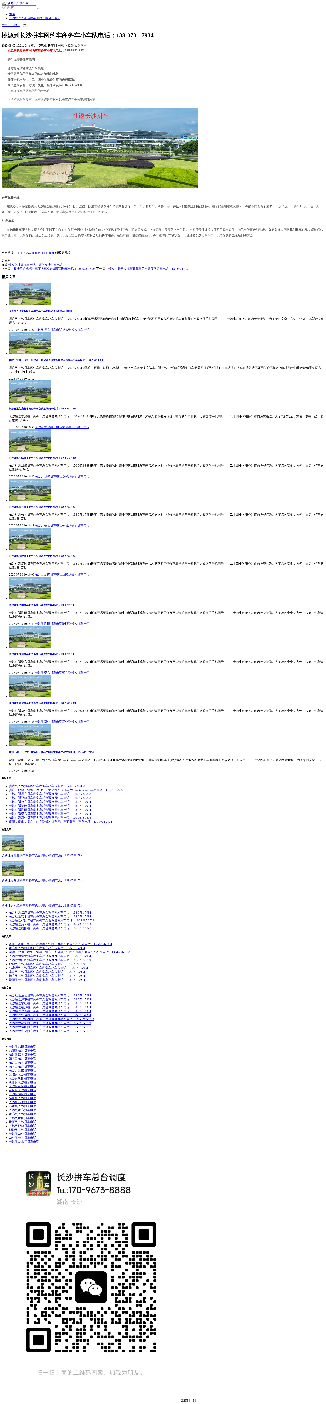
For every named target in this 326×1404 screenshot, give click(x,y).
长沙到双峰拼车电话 (48, 476)
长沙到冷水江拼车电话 (24, 1141)
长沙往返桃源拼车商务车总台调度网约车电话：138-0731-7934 (54, 268)
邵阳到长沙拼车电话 (22, 1122)
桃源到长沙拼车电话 (49, 264)
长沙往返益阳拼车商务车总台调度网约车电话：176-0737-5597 (50, 928)
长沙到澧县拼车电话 (22, 1054)
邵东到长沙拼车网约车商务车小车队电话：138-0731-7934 (47, 948)
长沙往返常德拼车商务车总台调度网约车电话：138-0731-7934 (42, 880)
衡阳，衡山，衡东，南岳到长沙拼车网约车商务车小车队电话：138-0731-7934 (51, 752)
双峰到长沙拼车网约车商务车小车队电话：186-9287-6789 (47, 964)
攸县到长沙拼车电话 (75, 525)
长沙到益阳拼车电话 (22, 1046)
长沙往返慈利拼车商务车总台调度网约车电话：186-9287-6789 (50, 924)
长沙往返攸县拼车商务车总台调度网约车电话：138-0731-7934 (43, 506)
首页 (12, 14)
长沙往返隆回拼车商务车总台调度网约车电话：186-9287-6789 (50, 960)
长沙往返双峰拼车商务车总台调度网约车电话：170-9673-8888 (43, 457)
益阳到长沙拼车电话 (22, 1050)
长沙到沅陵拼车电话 (48, 574)
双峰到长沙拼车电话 (75, 476)
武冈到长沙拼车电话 (22, 1090)
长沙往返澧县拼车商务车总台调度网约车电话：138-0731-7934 (42, 855)
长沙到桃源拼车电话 (21, 264)
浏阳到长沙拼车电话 (75, 623)
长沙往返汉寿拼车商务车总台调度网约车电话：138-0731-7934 (50, 912)
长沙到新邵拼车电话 (22, 1102)
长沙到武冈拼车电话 (22, 1086)
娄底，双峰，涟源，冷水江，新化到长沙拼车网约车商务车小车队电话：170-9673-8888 (56, 360)
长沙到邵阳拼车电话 (22, 1118)
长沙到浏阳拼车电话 (48, 623)
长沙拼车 (14, 25)
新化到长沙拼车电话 (75, 721)
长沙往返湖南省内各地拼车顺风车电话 (34, 18)
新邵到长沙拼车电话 (22, 1106)
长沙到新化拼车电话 (48, 721)
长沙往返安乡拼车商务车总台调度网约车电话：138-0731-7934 (149, 268)
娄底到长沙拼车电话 (75, 329)
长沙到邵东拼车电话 (48, 672)
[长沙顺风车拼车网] (15, 3)
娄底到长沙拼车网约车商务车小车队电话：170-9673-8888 (40, 311)
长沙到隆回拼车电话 (22, 1094)
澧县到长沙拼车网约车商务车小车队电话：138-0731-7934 (47, 975)
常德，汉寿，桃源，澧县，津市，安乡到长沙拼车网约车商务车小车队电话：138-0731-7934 (69, 952)
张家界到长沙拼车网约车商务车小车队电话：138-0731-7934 (48, 967)
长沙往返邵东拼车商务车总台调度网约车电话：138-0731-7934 (43, 654)
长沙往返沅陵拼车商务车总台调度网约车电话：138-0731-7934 (43, 555)
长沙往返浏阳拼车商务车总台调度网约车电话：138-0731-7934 (43, 605)
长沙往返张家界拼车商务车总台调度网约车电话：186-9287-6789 (51, 920)
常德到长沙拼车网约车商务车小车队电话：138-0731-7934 (47, 971)
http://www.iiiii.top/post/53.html (36, 252)
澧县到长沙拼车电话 (22, 1058)
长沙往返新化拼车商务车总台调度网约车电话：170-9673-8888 (43, 703)
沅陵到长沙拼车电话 (75, 574)
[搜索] (38, 8)
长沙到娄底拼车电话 (48, 329)
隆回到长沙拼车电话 (22, 1098)
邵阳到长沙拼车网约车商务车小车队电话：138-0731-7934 (47, 979)
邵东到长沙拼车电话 (75, 672)
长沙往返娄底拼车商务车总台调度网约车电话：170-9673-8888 (43, 408)
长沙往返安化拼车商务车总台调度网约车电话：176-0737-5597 (50, 1031)
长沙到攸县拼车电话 (48, 525)
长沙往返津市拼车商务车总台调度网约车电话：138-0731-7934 (50, 999)
